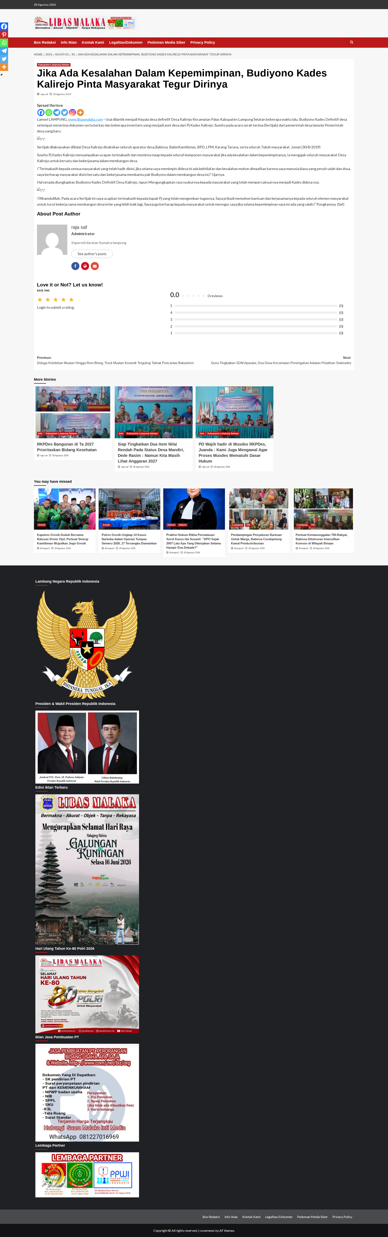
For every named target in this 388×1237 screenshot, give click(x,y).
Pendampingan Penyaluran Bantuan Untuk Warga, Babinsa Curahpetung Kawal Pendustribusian (256, 539)
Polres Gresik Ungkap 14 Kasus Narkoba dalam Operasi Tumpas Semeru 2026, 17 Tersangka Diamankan (129, 539)
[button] (351, 42)
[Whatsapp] (48, 112)
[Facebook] (40, 112)
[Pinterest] (4, 35)
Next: (281, 360)
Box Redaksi (45, 42)
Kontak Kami (93, 42)
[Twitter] (64, 112)
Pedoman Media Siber (166, 42)
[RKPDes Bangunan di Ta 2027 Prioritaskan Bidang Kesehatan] (73, 412)
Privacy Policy (202, 42)
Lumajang (237, 525)
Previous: (115, 360)
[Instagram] (72, 112)
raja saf (44, 94)
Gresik (41, 525)
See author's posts (92, 253)
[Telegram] (56, 112)
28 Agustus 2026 (60, 455)
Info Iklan (69, 42)
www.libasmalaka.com (85, 119)
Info (40, 433)
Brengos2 (45, 548)
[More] (80, 112)
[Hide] (1, 74)
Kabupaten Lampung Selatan (53, 64)
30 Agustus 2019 (62, 94)
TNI (248, 525)
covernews (207, 1230)
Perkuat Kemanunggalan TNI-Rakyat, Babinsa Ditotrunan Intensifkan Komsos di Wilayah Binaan (322, 539)
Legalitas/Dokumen (125, 42)
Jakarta (182, 525)
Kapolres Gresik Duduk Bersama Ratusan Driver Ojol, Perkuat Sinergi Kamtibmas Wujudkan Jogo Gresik (62, 539)
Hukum (171, 525)
